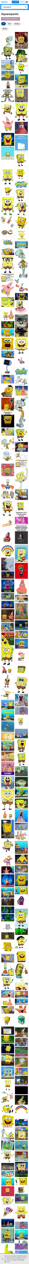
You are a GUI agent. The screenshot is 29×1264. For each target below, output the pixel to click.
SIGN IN (22, 1)
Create (16, 1)
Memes (5, 28)
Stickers (17, 23)
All (3, 23)
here (8, 1262)
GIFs (9, 23)
